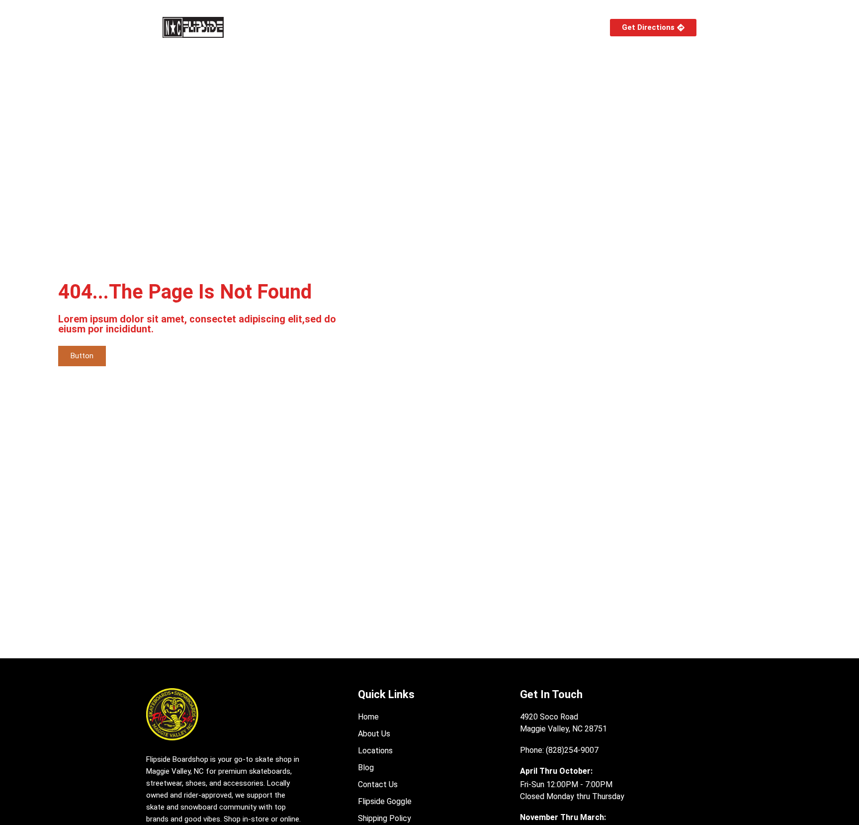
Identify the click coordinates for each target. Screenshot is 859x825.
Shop (264, 27)
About (317, 27)
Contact (564, 27)
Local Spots (381, 27)
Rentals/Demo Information (483, 27)
